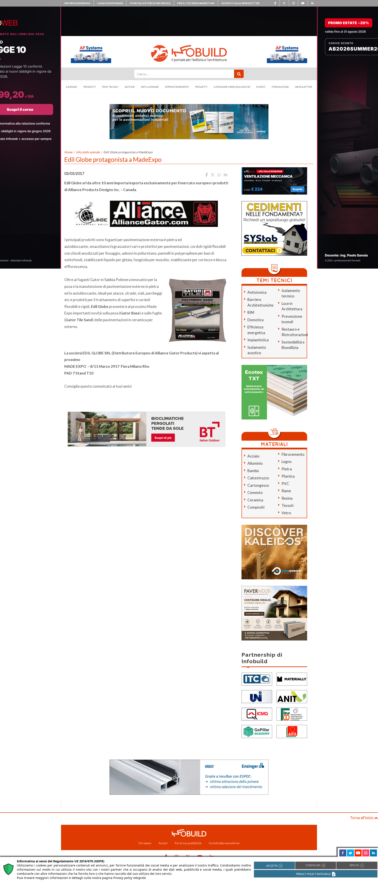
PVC (285, 483)
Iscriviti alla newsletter (240, 3)
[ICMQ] (257, 713)
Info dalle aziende (88, 152)
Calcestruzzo (258, 478)
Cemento (255, 492)
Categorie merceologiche (232, 86)
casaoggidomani (110, 3)
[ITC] (257, 679)
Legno (287, 461)
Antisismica (256, 292)
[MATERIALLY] (291, 679)
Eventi (260, 86)
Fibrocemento (293, 454)
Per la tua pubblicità (188, 843)
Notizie (130, 86)
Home (68, 152)
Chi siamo (144, 843)
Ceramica (255, 500)
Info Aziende (150, 86)
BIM (250, 312)
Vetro (286, 513)
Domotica (255, 320)
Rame (286, 490)
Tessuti (288, 505)
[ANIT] (291, 696)
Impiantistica (258, 340)
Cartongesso (258, 485)
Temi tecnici (110, 86)
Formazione (280, 86)
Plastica (288, 476)
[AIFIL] (291, 731)
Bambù (253, 470)
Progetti (201, 86)
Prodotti (89, 86)
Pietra (287, 469)
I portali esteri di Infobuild (150, 3)
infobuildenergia (77, 3)
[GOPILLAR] (257, 731)
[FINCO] (291, 713)
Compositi (255, 507)
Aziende (71, 86)
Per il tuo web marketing (196, 3)
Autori (163, 843)
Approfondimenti (177, 86)
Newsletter (303, 86)
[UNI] (257, 696)
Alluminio (255, 463)
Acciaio (253, 456)
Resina (287, 498)
